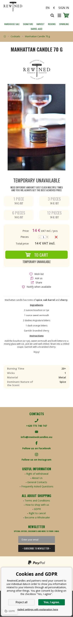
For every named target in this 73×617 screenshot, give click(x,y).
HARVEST (40, 24)
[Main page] (6, 36)
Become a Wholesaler (37, 517)
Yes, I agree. (52, 602)
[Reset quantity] (56, 237)
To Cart (41, 255)
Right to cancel (37, 513)
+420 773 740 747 (36, 425)
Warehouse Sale (11, 24)
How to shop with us (37, 504)
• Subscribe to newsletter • (36, 548)
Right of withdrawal (37, 473)
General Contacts (37, 482)
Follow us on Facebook (36, 448)
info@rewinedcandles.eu (36, 437)
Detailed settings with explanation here (36, 609)
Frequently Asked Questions (37, 486)
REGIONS (52, 24)
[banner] (20, 6)
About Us (37, 478)
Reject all (21, 602)
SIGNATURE (28, 24)
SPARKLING (64, 24)
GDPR (37, 509)
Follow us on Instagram (36, 459)
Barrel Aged (36, 28)
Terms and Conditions (37, 500)
